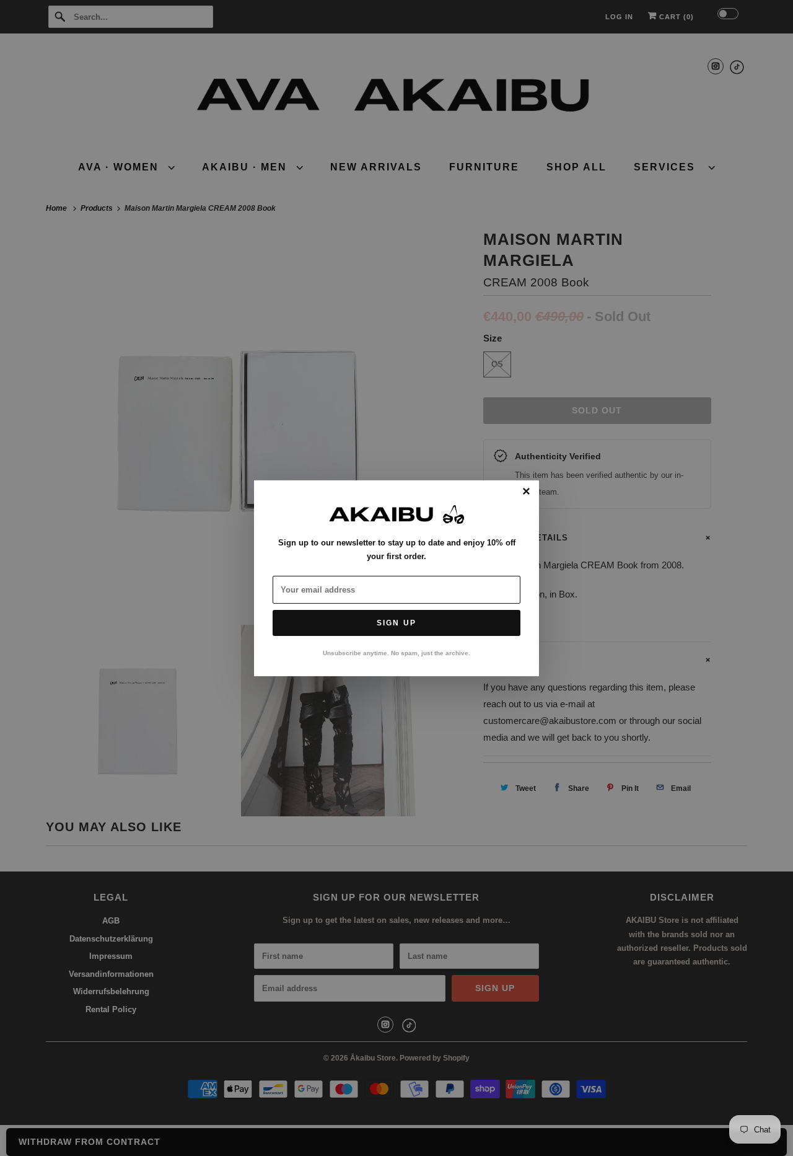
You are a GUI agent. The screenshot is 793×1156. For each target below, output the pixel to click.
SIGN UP (396, 623)
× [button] (526, 491)
